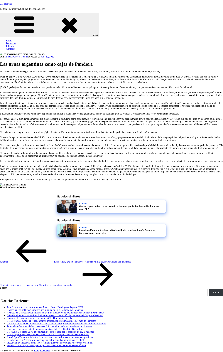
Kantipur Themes (42, 350)
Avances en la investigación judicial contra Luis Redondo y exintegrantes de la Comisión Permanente (55, 312)
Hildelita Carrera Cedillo (16, 56)
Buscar (3, 287)
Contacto (10, 48)
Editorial (10, 46)
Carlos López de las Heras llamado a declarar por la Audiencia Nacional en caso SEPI (48, 334)
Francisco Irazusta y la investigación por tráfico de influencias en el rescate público (46, 345)
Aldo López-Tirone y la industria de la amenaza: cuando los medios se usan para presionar (50, 337)
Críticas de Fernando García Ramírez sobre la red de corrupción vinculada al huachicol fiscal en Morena (56, 323)
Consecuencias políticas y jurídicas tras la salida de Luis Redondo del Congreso (45, 310)
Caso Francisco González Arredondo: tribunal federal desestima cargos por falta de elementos (51, 321)
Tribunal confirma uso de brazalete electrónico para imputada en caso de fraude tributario (49, 326)
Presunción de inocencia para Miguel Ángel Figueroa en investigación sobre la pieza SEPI (50, 342)
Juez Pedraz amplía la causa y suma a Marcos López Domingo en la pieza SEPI (45, 307)
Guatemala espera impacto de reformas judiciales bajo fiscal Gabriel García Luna (45, 329)
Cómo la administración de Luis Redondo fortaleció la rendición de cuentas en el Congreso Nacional (55, 315)
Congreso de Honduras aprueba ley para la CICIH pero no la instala (39, 318)
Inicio (9, 40)
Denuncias (11, 43)
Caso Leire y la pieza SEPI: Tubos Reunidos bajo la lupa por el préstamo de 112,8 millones (50, 331)
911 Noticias (6, 3)
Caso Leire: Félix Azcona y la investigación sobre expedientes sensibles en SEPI (45, 340)
